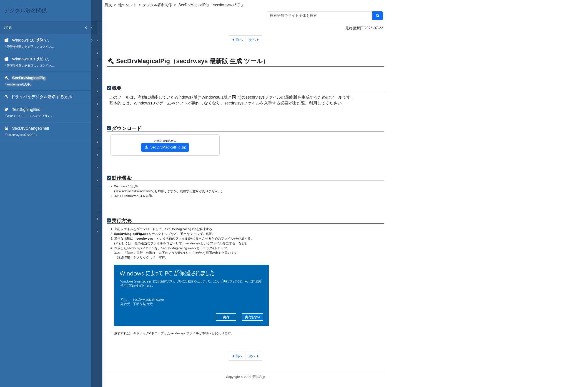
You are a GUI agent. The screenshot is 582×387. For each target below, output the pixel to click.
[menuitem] (45, 43)
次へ (252, 40)
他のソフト (127, 5)
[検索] (377, 15)
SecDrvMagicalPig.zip (168, 147)
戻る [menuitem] (8, 27)
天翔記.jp (258, 377)
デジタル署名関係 (157, 5)
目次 (108, 5)
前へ (239, 40)
